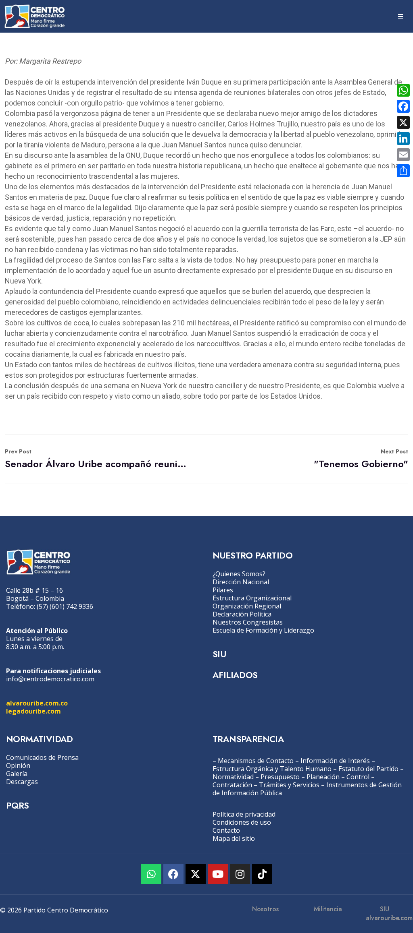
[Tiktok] (262, 874)
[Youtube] (218, 874)
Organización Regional (247, 606)
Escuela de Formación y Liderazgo (263, 630)
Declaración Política (242, 614)
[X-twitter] (196, 874)
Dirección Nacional (241, 581)
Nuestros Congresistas (248, 622)
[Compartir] (403, 171)
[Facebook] (173, 874)
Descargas (22, 781)
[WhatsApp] (403, 90)
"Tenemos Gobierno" (361, 458)
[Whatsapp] (151, 874)
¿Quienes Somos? (239, 573)
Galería (16, 773)
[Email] (403, 155)
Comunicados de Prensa (42, 757)
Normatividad (233, 776)
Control (357, 776)
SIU (219, 654)
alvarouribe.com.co (37, 703)
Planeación (323, 776)
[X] (403, 122)
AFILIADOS (235, 674)
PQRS (17, 805)
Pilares (223, 589)
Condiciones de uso (242, 822)
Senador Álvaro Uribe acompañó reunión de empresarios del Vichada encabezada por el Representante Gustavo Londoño (95, 458)
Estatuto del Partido (368, 768)
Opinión (18, 765)
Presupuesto (280, 776)
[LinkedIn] (403, 138)
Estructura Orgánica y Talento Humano (272, 768)
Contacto (226, 830)
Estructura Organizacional (252, 598)
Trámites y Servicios (289, 784)
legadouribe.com (33, 711)
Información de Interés (335, 760)
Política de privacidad (244, 814)
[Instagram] (240, 874)
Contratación (232, 784)
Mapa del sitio (234, 838)
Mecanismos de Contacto (256, 760)
